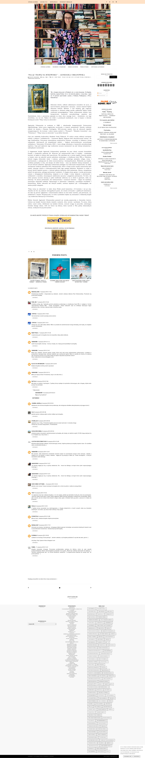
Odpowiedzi (36, 390)
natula (34, 381)
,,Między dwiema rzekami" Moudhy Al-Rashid (107, 133)
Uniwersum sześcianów (93, 726)
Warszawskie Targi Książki (71, 665)
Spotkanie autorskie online (72, 660)
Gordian (112, 633)
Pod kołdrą (107, 130)
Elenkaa (34, 535)
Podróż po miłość (108, 684)
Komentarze (101, 95)
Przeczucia (99, 689)
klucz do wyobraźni (38, 363)
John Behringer (91, 642)
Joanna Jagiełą (36, 403)
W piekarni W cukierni (72, 664)
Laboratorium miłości (105, 653)
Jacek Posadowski (108, 636)
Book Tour (71, 618)
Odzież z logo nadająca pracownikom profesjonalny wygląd (107, 160)
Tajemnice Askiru (100, 712)
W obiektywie (72, 663)
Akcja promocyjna (71, 611)
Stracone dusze (106, 706)
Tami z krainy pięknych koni (94, 717)
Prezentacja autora (72, 644)
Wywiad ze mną (71, 670)
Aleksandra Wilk (91, 611)
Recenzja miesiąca (71, 649)
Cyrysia (34, 313)
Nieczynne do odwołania (93, 670)
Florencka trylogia (92, 633)
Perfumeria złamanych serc (94, 678)
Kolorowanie (72, 629)
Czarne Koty (99, 622)
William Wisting (102, 731)
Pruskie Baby (91, 689)
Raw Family (107, 689)
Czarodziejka (108, 622)
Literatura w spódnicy (93, 661)
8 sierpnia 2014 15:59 (42, 506)
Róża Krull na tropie (103, 692)
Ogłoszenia (72, 637)
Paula (33, 506)
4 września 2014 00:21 (49, 392)
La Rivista (71, 632)
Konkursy (71, 630)
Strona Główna (45, 66)
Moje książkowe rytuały (72, 636)
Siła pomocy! (107, 168)
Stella (89, 706)
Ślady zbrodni (91, 751)
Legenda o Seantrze (92, 656)
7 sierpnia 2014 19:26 (43, 302)
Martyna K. (35, 332)
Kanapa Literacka (72, 628)
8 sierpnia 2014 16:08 (44, 516)
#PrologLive (72, 607)
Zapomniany (90, 748)
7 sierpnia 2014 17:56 (46, 291)
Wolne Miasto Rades (92, 737)
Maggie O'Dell (104, 661)
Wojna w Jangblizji (101, 734)
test (33, 492)
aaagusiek (35, 463)
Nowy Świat (58, 77)
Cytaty (71, 619)
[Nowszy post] (28, 587)
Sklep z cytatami (72, 657)
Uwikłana (103, 726)
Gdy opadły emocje (104, 633)
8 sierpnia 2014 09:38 (40, 412)
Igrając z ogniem (91, 636)
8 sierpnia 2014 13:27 (44, 463)
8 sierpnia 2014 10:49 (53, 441)
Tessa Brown (91, 720)
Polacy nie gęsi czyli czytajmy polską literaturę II (76, 77)
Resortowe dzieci (91, 692)
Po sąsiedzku (98, 684)
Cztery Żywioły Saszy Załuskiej (103, 625)
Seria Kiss (112, 698)
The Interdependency (101, 720)
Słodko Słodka (107, 156)
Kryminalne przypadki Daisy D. (94, 650)
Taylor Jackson (106, 717)
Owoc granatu (102, 675)
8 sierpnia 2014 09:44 (44, 421)
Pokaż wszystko (113, 143)
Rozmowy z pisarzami (59, 66)
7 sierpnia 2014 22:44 (51, 363)
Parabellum (110, 675)
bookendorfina (107, 150)
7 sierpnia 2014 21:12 (44, 341)
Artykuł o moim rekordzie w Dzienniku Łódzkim (107, 140)
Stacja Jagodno (99, 703)
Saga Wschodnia (109, 695)
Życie (107, 751)
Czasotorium (91, 625)
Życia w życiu (100, 751)
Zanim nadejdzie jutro (105, 745)
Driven (107, 628)
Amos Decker (101, 611)
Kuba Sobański (107, 650)
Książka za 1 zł (71, 631)
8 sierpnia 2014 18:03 (43, 535)
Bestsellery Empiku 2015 (72, 614)
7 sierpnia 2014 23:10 (44, 372)
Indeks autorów (73, 66)
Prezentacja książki (72, 645)
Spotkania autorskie (97, 66)
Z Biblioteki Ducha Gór (93, 745)
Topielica (107, 184)
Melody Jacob (107, 172)
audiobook (71, 674)
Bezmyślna (100, 614)
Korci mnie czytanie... (39, 484)
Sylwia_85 (35, 421)
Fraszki (72, 623)
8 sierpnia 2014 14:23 (52, 484)
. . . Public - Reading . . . (107, 111)
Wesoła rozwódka (92, 731)
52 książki (71, 610)
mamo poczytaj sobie (107, 182)
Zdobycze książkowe (72, 673)
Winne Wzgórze (91, 734)
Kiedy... (106, 642)
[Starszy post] (90, 587)
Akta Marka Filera (101, 608)
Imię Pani (100, 636)
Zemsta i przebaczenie (101, 748)
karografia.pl (113, 756)
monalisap (35, 525)
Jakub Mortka (91, 639)
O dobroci (107, 122)
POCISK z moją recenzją (71, 638)
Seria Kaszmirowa (102, 698)
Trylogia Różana (91, 723)
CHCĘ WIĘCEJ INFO (128, 756)
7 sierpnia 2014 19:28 (43, 313)
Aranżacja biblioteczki (72, 613)
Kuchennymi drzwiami (92, 653)
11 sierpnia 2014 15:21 (42, 547)
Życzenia (72, 677)
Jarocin (107, 639)
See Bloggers (72, 656)
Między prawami (100, 664)
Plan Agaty (90, 684)
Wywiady (72, 671)
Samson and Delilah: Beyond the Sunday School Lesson (107, 176)
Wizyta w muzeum (72, 666)
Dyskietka (35, 516)
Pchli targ (71, 640)
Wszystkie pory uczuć (92, 740)
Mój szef (103, 667)
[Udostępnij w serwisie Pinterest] (34, 252)
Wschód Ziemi (102, 737)
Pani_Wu (34, 302)
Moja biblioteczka (71, 635)
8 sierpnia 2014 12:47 (44, 451)
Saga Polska (100, 695)
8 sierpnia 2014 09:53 (48, 431)
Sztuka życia (91, 712)
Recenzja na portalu (72, 652)
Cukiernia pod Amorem (93, 619)
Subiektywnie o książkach (107, 137)
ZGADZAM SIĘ (136, 756)
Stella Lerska (97, 706)
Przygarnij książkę (72, 647)
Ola (33, 412)
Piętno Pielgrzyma (92, 681)
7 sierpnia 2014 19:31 (43, 322)
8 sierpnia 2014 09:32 (47, 403)
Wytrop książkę (72, 669)
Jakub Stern (99, 639)
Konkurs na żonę (91, 647)
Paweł (33, 547)
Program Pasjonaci (72, 646)
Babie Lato (109, 611)
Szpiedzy (110, 709)
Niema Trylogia (105, 670)
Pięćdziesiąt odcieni (103, 681)
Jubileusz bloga (72, 627)
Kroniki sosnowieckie (102, 647)
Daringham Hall (91, 628)
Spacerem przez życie (107, 166)
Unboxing (72, 662)
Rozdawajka (72, 654)
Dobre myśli (100, 628)
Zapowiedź (71, 672)
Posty (100, 93)
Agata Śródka (91, 608)
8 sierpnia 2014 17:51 (45, 525)
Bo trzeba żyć (108, 614)
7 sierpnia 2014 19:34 (45, 332)
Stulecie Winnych (101, 709)
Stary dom (107, 703)
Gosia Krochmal (37, 431)
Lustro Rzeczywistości (39, 441)
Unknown (34, 341)
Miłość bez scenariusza (93, 667)
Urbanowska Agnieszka (34, 78)
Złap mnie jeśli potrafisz (107, 127)
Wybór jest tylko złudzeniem (107, 740)
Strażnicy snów (91, 709)
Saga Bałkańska (91, 695)
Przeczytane (84, 66)
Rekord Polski (71, 653)
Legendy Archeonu (103, 656)
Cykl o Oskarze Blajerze (106, 619)
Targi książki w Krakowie (72, 661)
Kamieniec (100, 642)
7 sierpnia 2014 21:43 (44, 350)
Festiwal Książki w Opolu (72, 621)
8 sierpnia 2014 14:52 (41, 492)
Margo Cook (90, 664)
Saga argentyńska (92, 698)
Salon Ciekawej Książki (71, 655)
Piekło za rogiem (106, 678)
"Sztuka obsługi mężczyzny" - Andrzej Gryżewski (107, 115)
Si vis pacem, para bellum (107, 120)
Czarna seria (91, 622)
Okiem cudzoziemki (92, 675)
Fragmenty (72, 622)
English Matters (72, 620)
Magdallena (35, 291)
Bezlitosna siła (91, 614)
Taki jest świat (107, 125)
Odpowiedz (35, 297)
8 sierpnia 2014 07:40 (42, 381)
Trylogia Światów (102, 723)
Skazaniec (90, 703)
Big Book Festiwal (71, 615)
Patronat (72, 639)
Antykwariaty (71, 612)
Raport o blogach (71, 648)
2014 (52, 77)
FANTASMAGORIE (107, 152)
